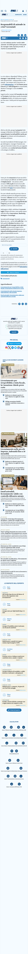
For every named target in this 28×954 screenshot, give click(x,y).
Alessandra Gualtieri (6, 30)
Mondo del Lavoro (9, 364)
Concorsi (4, 517)
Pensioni (4, 624)
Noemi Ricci (23, 675)
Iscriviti (14, 332)
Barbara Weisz (23, 599)
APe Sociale (5, 592)
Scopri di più (18, 14)
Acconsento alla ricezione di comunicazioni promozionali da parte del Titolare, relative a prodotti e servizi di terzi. (12, 257)
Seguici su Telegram (14, 272)
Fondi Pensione (5, 700)
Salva (23, 38)
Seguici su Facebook (15, 343)
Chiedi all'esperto (15, 710)
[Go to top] (25, 949)
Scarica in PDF (26, 38)
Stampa (20, 38)
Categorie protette (6, 669)
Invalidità (4, 609)
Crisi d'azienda (5, 569)
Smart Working (6, 529)
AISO (11, 188)
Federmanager (9, 84)
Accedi (24, 14)
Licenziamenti (6, 278)
